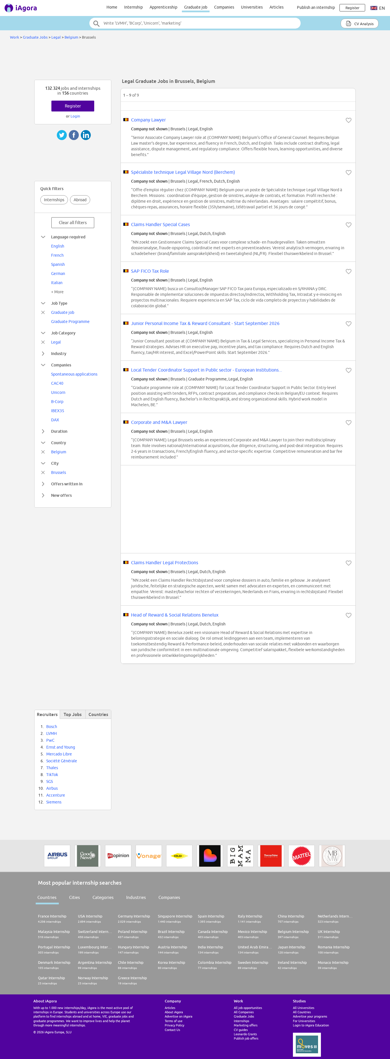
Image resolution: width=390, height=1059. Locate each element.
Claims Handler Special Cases (160, 224)
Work (14, 37)
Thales (52, 767)
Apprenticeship (163, 7)
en (381, 8)
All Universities (303, 1008)
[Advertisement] (195, 61)
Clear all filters (73, 222)
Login (75, 116)
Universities (252, 7)
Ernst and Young (60, 747)
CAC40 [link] (57, 383)
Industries (136, 897)
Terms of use (173, 1021)
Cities (74, 897)
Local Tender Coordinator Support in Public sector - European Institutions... (206, 369)
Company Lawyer (148, 119)
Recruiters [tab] (47, 714)
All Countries (302, 1012)
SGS (49, 781)
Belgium (71, 37)
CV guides (241, 1030)
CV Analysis (363, 23)
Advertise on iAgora (178, 1016)
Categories (103, 897)
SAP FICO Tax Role (150, 271)
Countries (47, 897)
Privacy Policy (174, 1025)
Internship (133, 7)
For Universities (304, 1021)
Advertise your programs (310, 1016)
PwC (50, 740)
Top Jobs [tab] (73, 714)
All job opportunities (248, 1008)
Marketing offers (246, 1025)
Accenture (55, 795)
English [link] (57, 246)
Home (111, 7)
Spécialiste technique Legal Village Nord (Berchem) (183, 172)
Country (58, 442)
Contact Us (172, 1030)
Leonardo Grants (245, 1034)
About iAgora (174, 1012)
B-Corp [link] (57, 401)
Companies (224, 7)
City (55, 463)
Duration (59, 431)
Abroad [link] (80, 200)
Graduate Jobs (35, 37)
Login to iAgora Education (311, 1025)
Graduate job (195, 7)
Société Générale (61, 761)
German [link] (58, 273)
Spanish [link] (58, 264)
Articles (277, 7)
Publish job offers (246, 1038)
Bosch (51, 726)
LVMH (51, 733)
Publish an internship (316, 7)
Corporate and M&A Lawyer (159, 422)
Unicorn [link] (58, 392)
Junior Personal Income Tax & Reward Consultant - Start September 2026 (205, 323)
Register (73, 105)
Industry (58, 353)
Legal (56, 37)
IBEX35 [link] (57, 410)
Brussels (58, 472)
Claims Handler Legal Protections (164, 562)
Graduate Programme (70, 321)
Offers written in (67, 483)
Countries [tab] (98, 714)
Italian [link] (57, 282)
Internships (54, 200)
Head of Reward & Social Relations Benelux (174, 614)
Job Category (63, 332)
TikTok (52, 774)
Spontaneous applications (74, 374)
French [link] (57, 255)
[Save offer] (348, 120)
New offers (61, 495)
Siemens (53, 802)
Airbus (52, 788)
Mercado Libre (59, 754)
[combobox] (195, 23)
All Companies (244, 1012)
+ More (57, 292)
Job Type (59, 303)
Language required (68, 236)
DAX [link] (55, 420)
